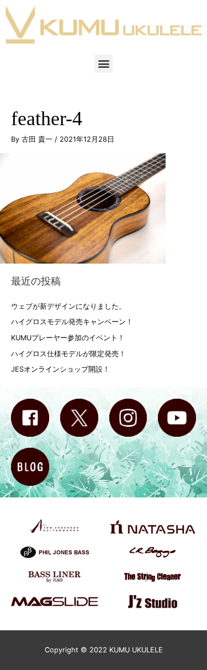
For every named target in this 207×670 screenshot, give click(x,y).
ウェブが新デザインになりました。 (68, 306)
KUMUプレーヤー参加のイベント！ (68, 338)
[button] (103, 64)
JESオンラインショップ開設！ (60, 369)
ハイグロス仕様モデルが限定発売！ (68, 354)
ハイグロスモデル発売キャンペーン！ (72, 322)
